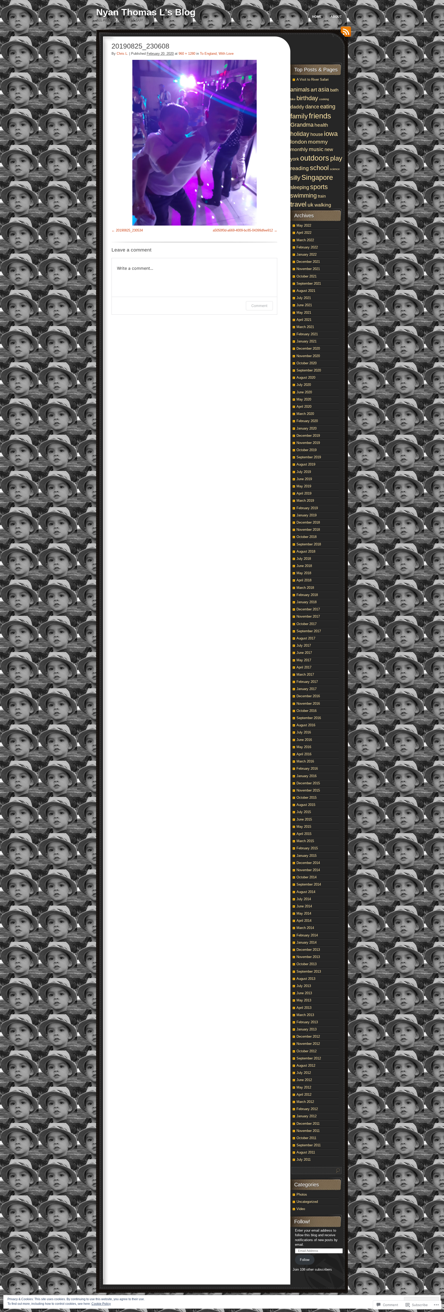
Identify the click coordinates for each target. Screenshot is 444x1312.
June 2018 (304, 566)
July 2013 (304, 986)
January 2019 (307, 515)
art (314, 89)
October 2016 (307, 711)
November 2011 (308, 1131)
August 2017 (306, 638)
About (335, 16)
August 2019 (306, 464)
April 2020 (304, 406)
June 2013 (304, 993)
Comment (259, 305)
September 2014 (309, 884)
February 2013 (307, 1022)
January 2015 (307, 856)
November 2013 (308, 957)
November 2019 (308, 443)
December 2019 (308, 436)
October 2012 (307, 1051)
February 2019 (307, 508)
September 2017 (309, 631)
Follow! (302, 1221)
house (316, 134)
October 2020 (307, 363)
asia (323, 89)
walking (322, 205)
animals (300, 90)
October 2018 (307, 537)
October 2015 (307, 797)
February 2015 (307, 848)
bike (292, 99)
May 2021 (304, 312)
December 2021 (308, 262)
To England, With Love (217, 53)
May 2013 (304, 1000)
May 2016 (304, 747)
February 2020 (307, 421)
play (336, 158)
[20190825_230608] (194, 143)
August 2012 (306, 1065)
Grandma (301, 125)
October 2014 (307, 877)
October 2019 (307, 450)
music (316, 149)
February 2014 (307, 935)
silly (295, 177)
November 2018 (308, 530)
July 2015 (304, 812)
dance (312, 106)
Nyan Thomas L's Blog (146, 12)
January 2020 (307, 428)
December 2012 (308, 1036)
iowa (331, 133)
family (299, 116)
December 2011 (308, 1123)
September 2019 (309, 457)
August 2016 (306, 725)
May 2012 (304, 1087)
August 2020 (306, 377)
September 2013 (309, 971)
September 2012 (309, 1058)
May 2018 (304, 573)
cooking (324, 99)
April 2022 (304, 233)
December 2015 (308, 783)
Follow (304, 1260)
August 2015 (306, 805)
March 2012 (305, 1102)
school (319, 167)
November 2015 (308, 790)
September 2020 (309, 370)
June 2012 (304, 1080)
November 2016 (308, 703)
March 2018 (305, 588)
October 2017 (307, 624)
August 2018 (306, 551)
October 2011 (306, 1138)
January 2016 (307, 776)
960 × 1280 (187, 53)
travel (298, 204)
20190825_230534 (129, 230)
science (335, 169)
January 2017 (307, 689)
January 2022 (307, 254)
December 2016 (308, 696)
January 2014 (307, 942)
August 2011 (306, 1152)
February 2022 (307, 247)
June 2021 (304, 305)
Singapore (317, 177)
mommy (318, 142)
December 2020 (308, 348)
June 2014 (304, 906)
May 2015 (304, 827)
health (321, 125)
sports (319, 186)
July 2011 (304, 1159)
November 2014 (308, 870)
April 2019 (304, 493)
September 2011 (309, 1145)
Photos (302, 1194)
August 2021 (306, 291)
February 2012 (307, 1109)
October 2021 (307, 276)
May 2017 (304, 660)
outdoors (314, 158)
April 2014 (304, 921)
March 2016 (305, 761)
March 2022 (305, 240)
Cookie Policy (101, 1304)
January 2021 (307, 341)
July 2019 (304, 472)
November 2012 (308, 1044)
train (322, 196)
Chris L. (122, 53)
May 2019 (304, 486)
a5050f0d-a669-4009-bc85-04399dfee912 (243, 230)
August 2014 (306, 892)
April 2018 (304, 580)
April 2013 (304, 1008)
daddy (297, 106)
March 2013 (305, 1015)
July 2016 (304, 732)
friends (320, 115)
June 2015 (304, 819)
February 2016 (307, 768)
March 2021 (305, 327)
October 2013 (307, 964)
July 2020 (304, 385)
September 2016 (309, 718)
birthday (307, 98)
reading (299, 168)
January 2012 (307, 1116)
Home (316, 16)
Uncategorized (307, 1202)
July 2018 (304, 559)
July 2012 (304, 1073)
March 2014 (305, 928)
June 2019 (304, 479)
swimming (303, 195)
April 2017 (304, 667)
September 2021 (309, 283)
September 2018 (309, 544)
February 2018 (307, 595)
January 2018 (307, 602)
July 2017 (304, 645)
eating (327, 106)
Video (301, 1209)
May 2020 (304, 399)
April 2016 (304, 754)
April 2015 (304, 834)
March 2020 (305, 414)
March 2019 (305, 501)
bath (334, 90)
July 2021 (304, 298)
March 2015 (305, 841)
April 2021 (304, 320)
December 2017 (308, 609)
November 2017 (308, 616)
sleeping (299, 187)
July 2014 (304, 899)
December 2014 (308, 863)
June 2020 (304, 392)
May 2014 (304, 913)
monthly (299, 149)
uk (310, 205)
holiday (299, 134)
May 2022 (304, 225)
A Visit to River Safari (313, 79)
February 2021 (307, 334)
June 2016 (304, 740)
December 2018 (308, 522)
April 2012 (304, 1094)
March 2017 (305, 674)
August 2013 (306, 979)
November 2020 (308, 356)
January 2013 (307, 1029)
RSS (344, 33)
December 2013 (308, 950)
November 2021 (308, 269)
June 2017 (304, 653)
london (298, 142)
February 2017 (307, 682)
